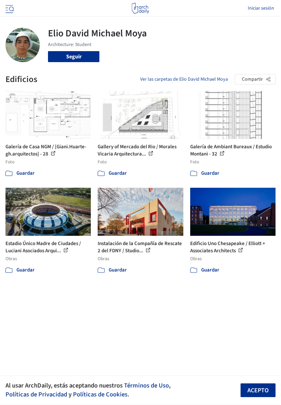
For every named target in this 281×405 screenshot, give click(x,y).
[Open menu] (9, 8)
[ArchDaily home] (140, 8)
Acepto (258, 390)
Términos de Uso (146, 385)
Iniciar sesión (261, 8)
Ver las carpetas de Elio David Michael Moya (184, 79)
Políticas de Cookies (100, 394)
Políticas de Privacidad (36, 394)
